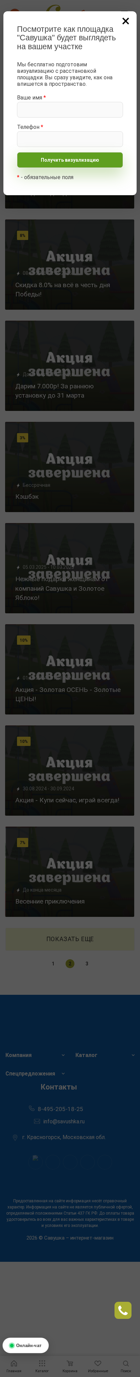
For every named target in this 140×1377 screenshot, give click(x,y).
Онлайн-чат (28, 1345)
